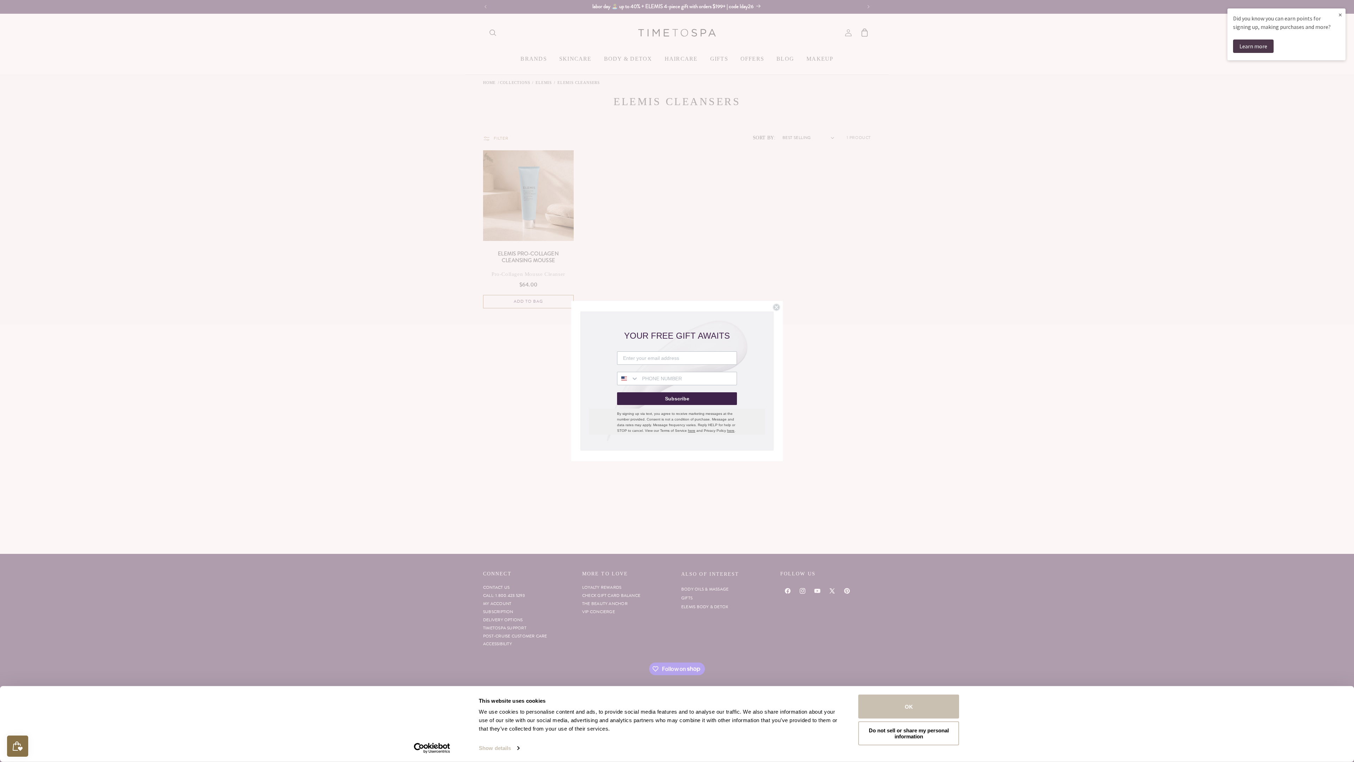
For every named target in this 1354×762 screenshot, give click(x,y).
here (691, 431)
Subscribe (677, 398)
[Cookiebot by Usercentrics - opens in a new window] (432, 748)
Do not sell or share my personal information (909, 733)
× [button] (1340, 14)
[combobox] (628, 378)
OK (909, 706)
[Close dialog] (776, 307)
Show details (495, 748)
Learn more (1253, 46)
